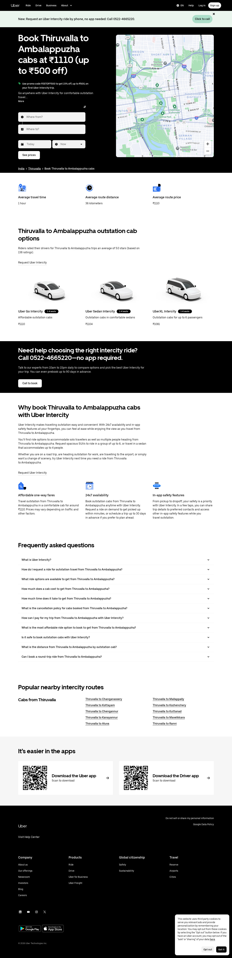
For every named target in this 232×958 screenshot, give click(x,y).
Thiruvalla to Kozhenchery (169, 705)
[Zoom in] (207, 143)
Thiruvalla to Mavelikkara (169, 717)
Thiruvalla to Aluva (97, 723)
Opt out (207, 949)
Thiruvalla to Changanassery (103, 699)
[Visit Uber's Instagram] (36, 912)
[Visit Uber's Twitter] (45, 912)
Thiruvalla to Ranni (165, 723)
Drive (38, 5)
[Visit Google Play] (30, 928)
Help (191, 5)
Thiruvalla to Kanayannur (101, 717)
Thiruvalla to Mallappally (168, 699)
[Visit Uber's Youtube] (28, 912)
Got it (221, 949)
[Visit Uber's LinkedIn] (20, 912)
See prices (29, 155)
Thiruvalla (34, 168)
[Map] (165, 96)
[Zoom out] (207, 151)
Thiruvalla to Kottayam (100, 705)
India (21, 168)
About (64, 5)
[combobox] (26, 117)
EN (182, 5)
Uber (15, 5)
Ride (28, 5)
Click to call (202, 19)
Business (51, 5)
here (212, 939)
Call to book (30, 383)
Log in (202, 5)
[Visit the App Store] (53, 929)
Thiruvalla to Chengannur (101, 711)
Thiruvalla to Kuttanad (167, 711)
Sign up (214, 5)
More (21, 101)
